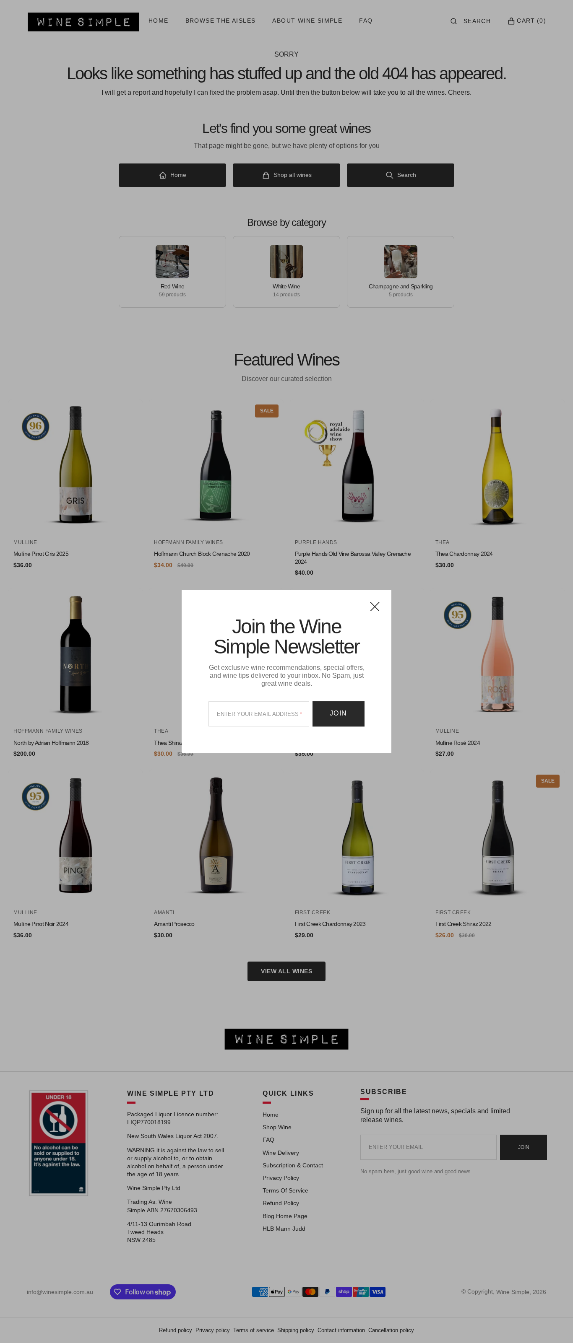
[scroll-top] (553, 1323)
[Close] (375, 606)
